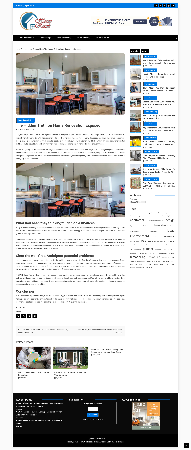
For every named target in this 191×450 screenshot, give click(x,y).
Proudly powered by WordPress (79, 442)
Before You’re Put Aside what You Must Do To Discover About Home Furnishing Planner (159, 103)
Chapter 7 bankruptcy (135, 216)
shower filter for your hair (153, 261)
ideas (171, 230)
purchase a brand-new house (167, 253)
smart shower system (136, 264)
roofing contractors (168, 257)
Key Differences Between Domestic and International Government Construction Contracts (159, 61)
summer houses (158, 264)
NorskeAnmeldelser (135, 245)
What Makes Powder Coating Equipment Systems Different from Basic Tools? (159, 143)
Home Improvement (26, 38)
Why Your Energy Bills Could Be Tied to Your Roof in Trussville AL (159, 170)
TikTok (168, 5)
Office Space (146, 245)
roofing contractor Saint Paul (137, 261)
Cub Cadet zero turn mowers (155, 220)
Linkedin (34, 316)
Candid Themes (118, 442)
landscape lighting (135, 241)
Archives (133, 199)
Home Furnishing (83, 38)
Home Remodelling (64, 38)
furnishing (161, 225)
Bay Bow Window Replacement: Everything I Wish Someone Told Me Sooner (159, 184)
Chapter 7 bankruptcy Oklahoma (166, 216)
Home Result (21, 49)
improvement (139, 236)
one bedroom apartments (157, 245)
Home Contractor (102, 38)
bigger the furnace (170, 213)
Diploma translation (135, 226)
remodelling (137, 257)
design (170, 220)
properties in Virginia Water (138, 253)
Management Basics (153, 241)
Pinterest (173, 5)
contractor (137, 220)
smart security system (169, 261)
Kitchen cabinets (169, 237)
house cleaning (153, 231)
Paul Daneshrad (170, 245)
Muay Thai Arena (164, 241)
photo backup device (135, 249)
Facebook (156, 5)
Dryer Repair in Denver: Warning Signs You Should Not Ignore (159, 156)
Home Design (45, 38)
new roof (172, 241)
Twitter (164, 5)
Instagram (160, 5)
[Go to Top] (186, 445)
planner (148, 249)
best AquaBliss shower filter (153, 213)
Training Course (170, 264)
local (143, 240)
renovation (22, 307)
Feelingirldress (147, 226)
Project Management (169, 249)
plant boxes (158, 249)
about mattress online (136, 213)
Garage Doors (134, 231)
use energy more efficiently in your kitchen (141, 267)
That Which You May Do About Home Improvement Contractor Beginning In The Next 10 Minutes (159, 89)
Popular (135, 51)
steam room (148, 264)
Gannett (172, 226)
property (153, 253)
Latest (145, 51)
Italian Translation (156, 237)
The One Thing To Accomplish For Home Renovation (159, 116)
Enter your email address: (93, 411)
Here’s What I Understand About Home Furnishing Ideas (159, 75)
